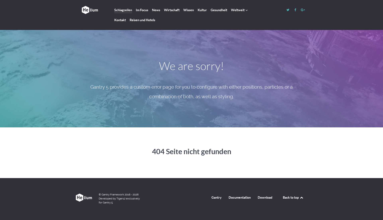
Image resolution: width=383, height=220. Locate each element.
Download (265, 197)
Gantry (216, 197)
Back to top (291, 197)
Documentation (240, 197)
